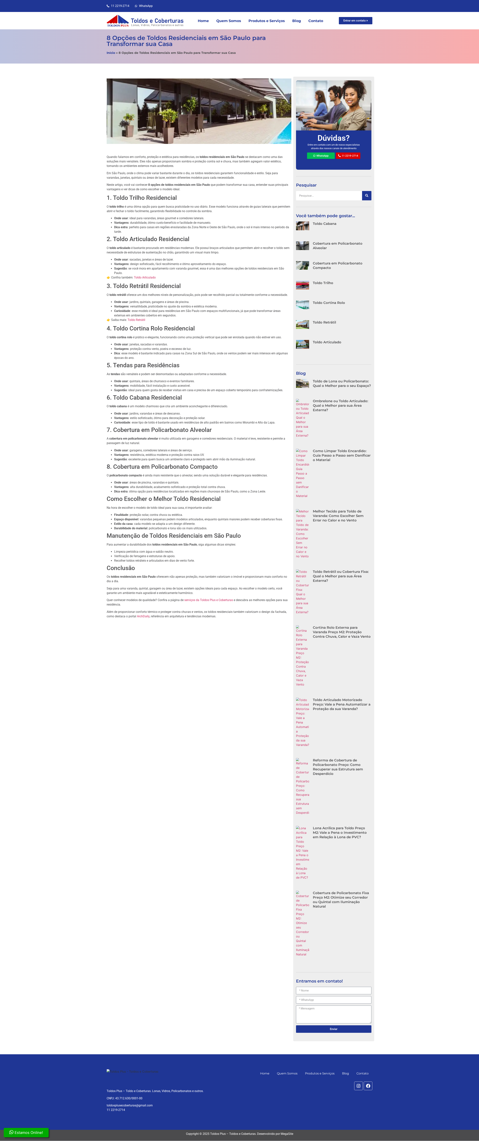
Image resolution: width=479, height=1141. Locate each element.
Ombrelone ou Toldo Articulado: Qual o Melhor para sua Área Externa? (340, 405)
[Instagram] (358, 1086)
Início (111, 53)
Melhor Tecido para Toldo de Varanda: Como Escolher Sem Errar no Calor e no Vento (338, 515)
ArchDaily (143, 616)
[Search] (366, 195)
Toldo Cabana (324, 224)
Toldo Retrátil (136, 320)
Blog (296, 21)
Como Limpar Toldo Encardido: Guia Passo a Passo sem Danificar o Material (342, 455)
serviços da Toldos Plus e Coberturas (208, 600)
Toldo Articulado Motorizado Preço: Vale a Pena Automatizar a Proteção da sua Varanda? (341, 704)
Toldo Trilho (323, 283)
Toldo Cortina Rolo (329, 303)
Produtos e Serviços (266, 21)
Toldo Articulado (145, 277)
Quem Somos (228, 21)
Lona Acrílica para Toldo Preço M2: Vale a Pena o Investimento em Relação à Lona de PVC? (340, 832)
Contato (315, 21)
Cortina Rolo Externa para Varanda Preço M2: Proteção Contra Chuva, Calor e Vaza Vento (342, 632)
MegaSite (287, 1134)
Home (203, 21)
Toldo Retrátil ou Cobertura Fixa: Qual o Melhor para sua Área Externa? (341, 576)
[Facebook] (368, 1086)
